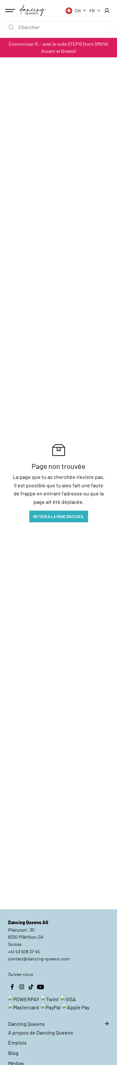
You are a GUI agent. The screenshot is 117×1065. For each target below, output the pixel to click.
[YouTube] (40, 987)
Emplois (17, 1042)
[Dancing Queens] (33, 10)
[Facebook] (12, 987)
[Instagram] (21, 987)
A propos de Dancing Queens (40, 1032)
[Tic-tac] (31, 987)
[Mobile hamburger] (11, 11)
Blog (13, 1053)
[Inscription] (107, 10)
